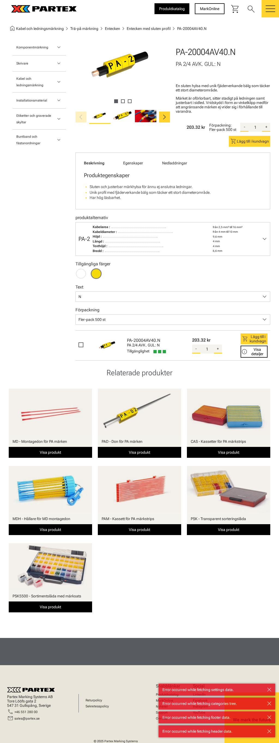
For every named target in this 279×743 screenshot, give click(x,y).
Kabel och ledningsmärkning (29, 82)
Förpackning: (220, 125)
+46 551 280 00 (26, 712)
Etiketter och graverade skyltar (33, 119)
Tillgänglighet (138, 351)
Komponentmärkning (32, 47)
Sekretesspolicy (97, 706)
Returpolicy (94, 700)
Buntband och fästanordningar (28, 140)
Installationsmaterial (31, 100)
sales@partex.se (27, 718)
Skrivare (22, 63)
